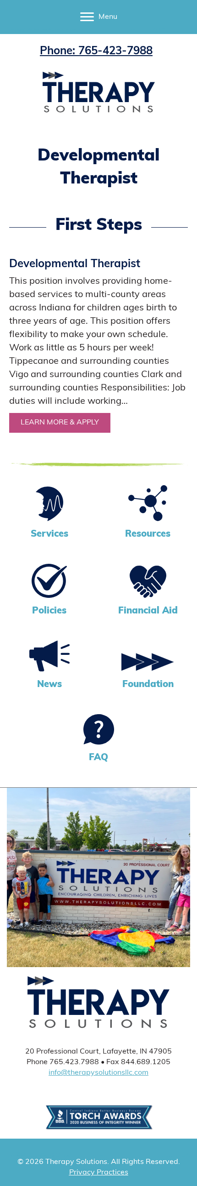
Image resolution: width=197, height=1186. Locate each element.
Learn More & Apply (65, 422)
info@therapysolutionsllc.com (98, 1073)
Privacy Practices (98, 1172)
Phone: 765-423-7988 (96, 51)
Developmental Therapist (74, 264)
